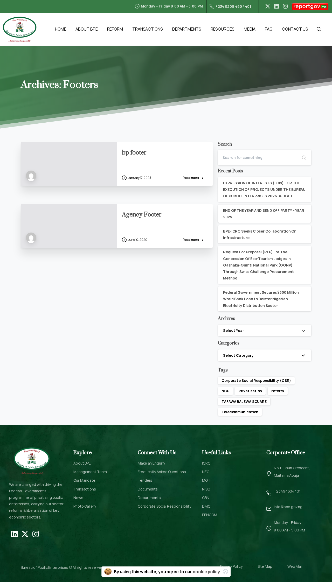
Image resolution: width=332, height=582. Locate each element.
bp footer (134, 153)
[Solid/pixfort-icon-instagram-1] (35, 533)
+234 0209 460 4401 (233, 6)
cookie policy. (207, 571)
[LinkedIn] (276, 6)
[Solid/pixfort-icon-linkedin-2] (14, 533)
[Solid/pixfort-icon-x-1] (25, 533)
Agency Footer (142, 215)
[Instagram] (285, 6)
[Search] (304, 157)
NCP (225, 390)
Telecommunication (240, 411)
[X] (267, 6)
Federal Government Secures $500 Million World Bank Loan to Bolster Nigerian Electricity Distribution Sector (261, 299)
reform (277, 390)
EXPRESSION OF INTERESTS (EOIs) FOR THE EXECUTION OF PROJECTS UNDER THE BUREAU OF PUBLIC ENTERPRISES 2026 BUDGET (264, 189)
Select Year (233, 330)
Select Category (238, 355)
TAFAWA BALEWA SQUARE (244, 401)
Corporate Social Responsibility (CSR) (256, 380)
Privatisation (250, 390)
